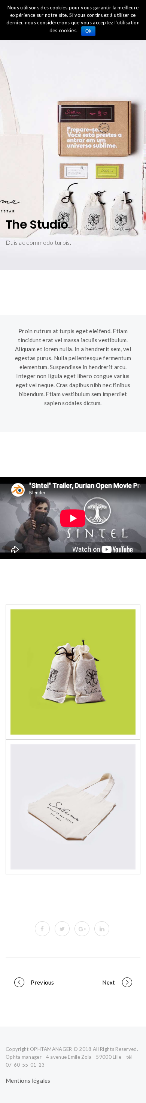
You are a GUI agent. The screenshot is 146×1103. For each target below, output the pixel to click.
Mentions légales (28, 1080)
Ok (88, 31)
